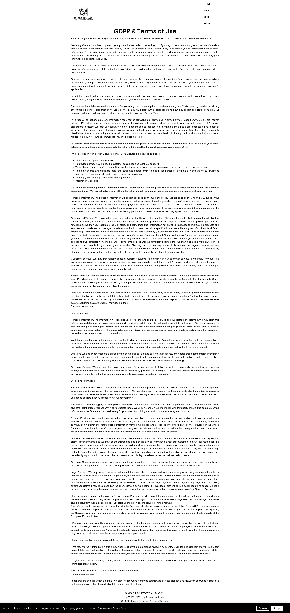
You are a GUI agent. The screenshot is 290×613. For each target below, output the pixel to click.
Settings (263, 608)
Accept (277, 608)
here (91, 306)
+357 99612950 (132, 597)
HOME (207, 4)
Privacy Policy (119, 608)
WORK (207, 10)
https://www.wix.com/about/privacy (120, 570)
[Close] (286, 608)
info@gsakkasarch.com (160, 540)
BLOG (207, 23)
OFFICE (208, 17)
